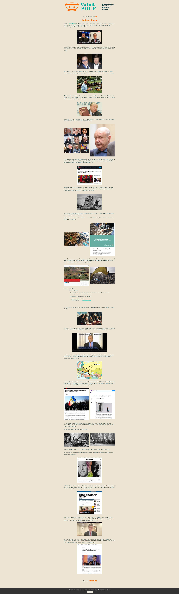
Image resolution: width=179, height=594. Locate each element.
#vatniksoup (72, 23)
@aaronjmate (75, 299)
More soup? (86, 581)
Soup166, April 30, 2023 (89, 17)
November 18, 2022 (86, 300)
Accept (90, 592)
